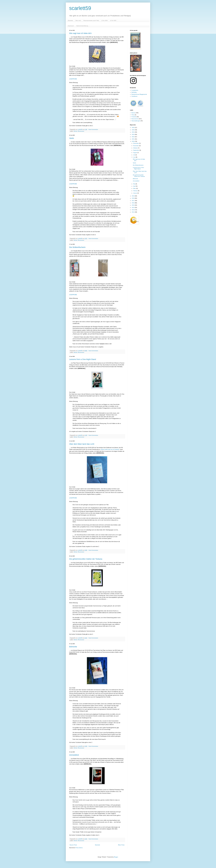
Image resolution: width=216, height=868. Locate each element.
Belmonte (73, 647)
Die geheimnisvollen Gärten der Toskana (85, 559)
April (134, 186)
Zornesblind (74, 755)
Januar (135, 193)
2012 (133, 212)
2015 (133, 205)
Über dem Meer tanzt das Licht (81, 444)
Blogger (116, 857)
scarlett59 (80, 8)
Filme (132, 114)
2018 (133, 198)
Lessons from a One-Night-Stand (82, 359)
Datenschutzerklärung (82, 25)
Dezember (136, 143)
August (135, 152)
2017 (133, 200)
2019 (133, 196)
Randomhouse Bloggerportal (139, 94)
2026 (133, 127)
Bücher (75, 131)
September (136, 150)
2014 (133, 207)
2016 (133, 203)
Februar (135, 190)
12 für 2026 (104, 20)
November (136, 145)
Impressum (71, 25)
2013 (133, 209)
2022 (133, 136)
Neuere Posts (73, 845)
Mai (134, 184)
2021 (133, 139)
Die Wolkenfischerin (77, 247)
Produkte (133, 116)
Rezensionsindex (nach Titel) (91, 20)
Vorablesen (134, 96)
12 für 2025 (113, 20)
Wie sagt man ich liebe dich (80, 33)
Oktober (135, 148)
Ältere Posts (121, 845)
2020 (133, 141)
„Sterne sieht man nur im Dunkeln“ (109, 449)
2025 (133, 129)
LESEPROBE (73, 79)
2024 (133, 132)
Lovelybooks (134, 90)
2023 (133, 134)
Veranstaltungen (135, 120)
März (134, 188)
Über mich (78, 20)
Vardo (71, 138)
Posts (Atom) (79, 847)
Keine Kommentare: (94, 129)
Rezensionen (81, 131)
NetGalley (134, 92)
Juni (134, 157)
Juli (134, 155)
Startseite (70, 20)
